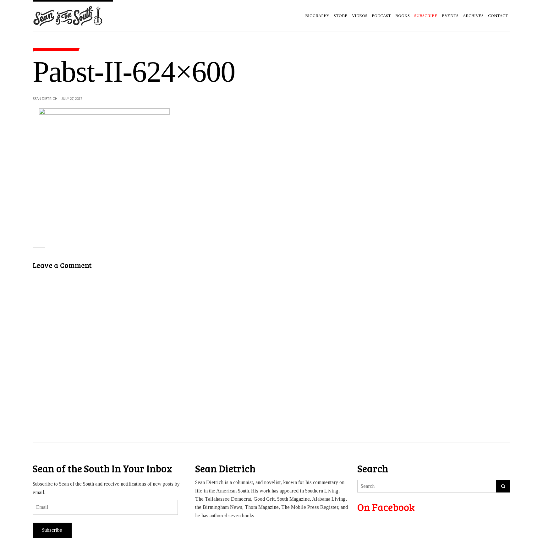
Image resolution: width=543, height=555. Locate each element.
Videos (359, 15)
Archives (473, 15)
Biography (317, 15)
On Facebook (386, 507)
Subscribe (52, 530)
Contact (498, 15)
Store (341, 15)
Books (402, 15)
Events (450, 15)
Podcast (381, 15)
